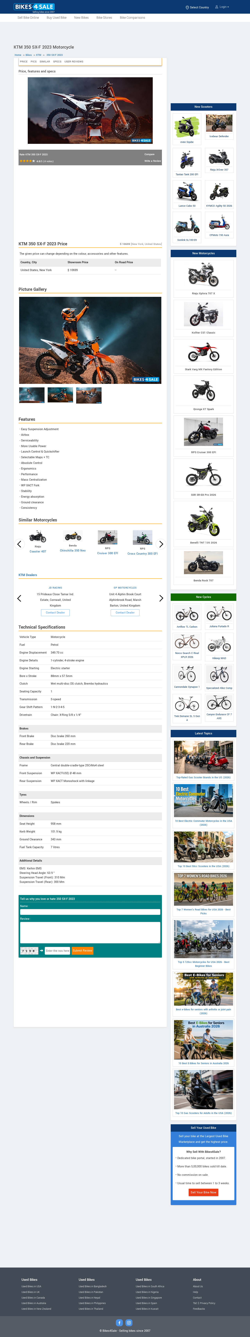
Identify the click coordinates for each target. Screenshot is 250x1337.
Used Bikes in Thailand (91, 1309)
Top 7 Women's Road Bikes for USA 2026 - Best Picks (203, 911)
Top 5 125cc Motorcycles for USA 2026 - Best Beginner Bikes (203, 964)
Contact (197, 1298)
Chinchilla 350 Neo (73, 551)
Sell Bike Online (28, 17)
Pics (34, 61)
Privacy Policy (207, 1303)
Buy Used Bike (56, 17)
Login (223, 7)
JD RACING (55, 588)
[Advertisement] (125, 32)
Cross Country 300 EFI (143, 554)
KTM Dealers (28, 575)
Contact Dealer (55, 613)
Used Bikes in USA (31, 1286)
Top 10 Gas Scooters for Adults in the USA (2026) (203, 1113)
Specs (57, 61)
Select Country (199, 7)
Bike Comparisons (132, 17)
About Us (198, 1286)
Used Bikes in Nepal (89, 1298)
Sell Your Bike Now (203, 1192)
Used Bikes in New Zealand (36, 1309)
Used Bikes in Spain (146, 1303)
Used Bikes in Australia (33, 1303)
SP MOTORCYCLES (125, 588)
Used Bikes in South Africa (150, 1286)
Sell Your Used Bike (203, 1128)
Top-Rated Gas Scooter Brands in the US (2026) (203, 777)
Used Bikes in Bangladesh (93, 1286)
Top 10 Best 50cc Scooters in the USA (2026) (203, 866)
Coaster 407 (38, 552)
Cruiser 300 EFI (107, 553)
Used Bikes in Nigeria (147, 1292)
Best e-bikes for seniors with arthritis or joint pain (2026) (203, 1011)
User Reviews (73, 61)
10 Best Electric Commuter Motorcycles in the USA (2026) (203, 823)
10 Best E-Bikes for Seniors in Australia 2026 (204, 1063)
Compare (149, 154)
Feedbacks (199, 1309)
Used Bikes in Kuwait (147, 1309)
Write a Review (153, 161)
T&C (195, 1303)
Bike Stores (104, 17)
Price (24, 61)
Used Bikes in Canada (33, 1298)
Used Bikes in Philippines (92, 1303)
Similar (45, 61)
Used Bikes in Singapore (149, 1298)
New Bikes (81, 17)
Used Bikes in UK (30, 1292)
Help (195, 1292)
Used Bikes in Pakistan (91, 1292)
